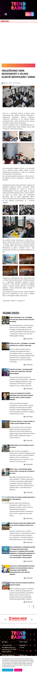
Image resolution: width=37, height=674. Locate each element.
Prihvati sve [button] (18, 670)
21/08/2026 (29, 464)
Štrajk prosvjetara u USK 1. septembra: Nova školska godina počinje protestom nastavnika (21, 319)
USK (5, 65)
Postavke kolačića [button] (7, 670)
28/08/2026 (29, 339)
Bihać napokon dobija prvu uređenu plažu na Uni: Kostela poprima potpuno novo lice (22, 525)
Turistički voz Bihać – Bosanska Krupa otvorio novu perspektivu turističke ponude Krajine (20, 371)
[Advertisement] (18, 42)
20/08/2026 (29, 518)
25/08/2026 (29, 365)
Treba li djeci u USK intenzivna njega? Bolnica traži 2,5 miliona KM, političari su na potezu (22, 471)
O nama (21, 647)
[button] (6, 14)
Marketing (22, 645)
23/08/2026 (29, 440)
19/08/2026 (29, 578)
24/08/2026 (29, 416)
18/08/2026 (29, 602)
